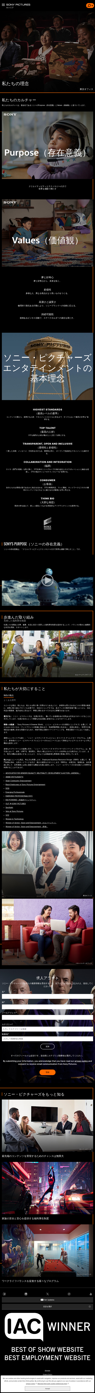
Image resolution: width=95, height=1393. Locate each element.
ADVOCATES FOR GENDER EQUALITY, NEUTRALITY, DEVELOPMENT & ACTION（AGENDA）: (43, 773)
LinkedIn (26, 1294)
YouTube (91, 1294)
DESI (7, 788)
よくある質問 (10, 700)
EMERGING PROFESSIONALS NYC (19, 796)
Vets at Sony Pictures (14, 811)
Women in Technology (15, 819)
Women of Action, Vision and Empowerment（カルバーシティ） (31, 823)
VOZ (7, 815)
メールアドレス (9, 1013)
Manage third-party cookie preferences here (53, 1384)
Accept (47, 1388)
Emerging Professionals (15, 792)
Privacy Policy (47, 1374)
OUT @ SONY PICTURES (16, 804)
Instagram (69, 1294)
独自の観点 (9, 695)
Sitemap (47, 1370)
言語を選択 (47, 1307)
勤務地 (5, 1034)
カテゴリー (7, 1024)
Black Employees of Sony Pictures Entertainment (25, 785)
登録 (47, 1072)
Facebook (4, 1294)
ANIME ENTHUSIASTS (14, 777)
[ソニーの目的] (47, 580)
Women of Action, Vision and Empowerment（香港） (27, 827)
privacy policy (81, 1061)
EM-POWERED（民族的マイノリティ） (21, 800)
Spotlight (9, 808)
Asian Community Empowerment (19, 781)
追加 (47, 1046)
